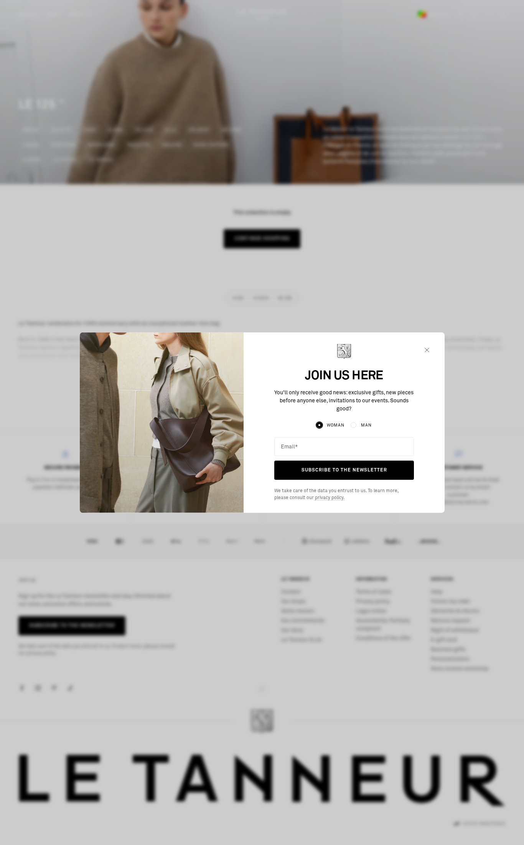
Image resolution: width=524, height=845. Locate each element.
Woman (335, 425)
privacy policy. (329, 497)
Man (366, 425)
